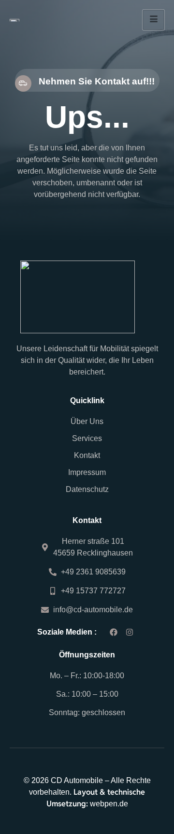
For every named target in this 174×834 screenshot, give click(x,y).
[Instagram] (130, 632)
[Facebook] (113, 632)
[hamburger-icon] (153, 20)
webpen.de (109, 804)
